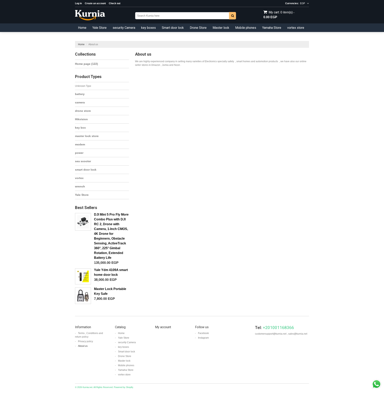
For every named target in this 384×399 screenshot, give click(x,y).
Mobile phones (245, 28)
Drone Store (198, 28)
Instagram (203, 337)
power (79, 152)
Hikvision (81, 119)
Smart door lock (173, 28)
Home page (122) (86, 63)
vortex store (295, 28)
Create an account (95, 3)
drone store (83, 110)
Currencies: (292, 3)
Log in (78, 3)
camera (80, 102)
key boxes (148, 28)
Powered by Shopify (123, 387)
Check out (114, 3)
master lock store (87, 136)
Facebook (203, 333)
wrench (80, 186)
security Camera (124, 28)
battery (80, 94)
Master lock (221, 28)
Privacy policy (85, 341)
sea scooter (83, 161)
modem (80, 144)
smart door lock (85, 169)
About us (83, 346)
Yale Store (99, 28)
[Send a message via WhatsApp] (376, 384)
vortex (79, 178)
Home (82, 28)
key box (80, 127)
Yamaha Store (271, 28)
